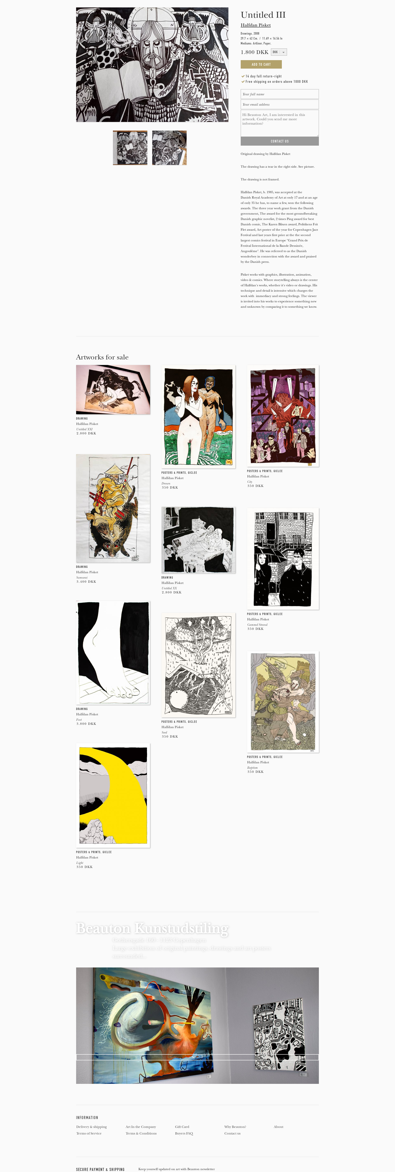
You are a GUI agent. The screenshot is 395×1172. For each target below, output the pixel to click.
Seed (164, 732)
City (249, 482)
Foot (78, 720)
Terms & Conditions (141, 1133)
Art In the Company (141, 1127)
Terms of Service (89, 1133)
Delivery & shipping (91, 1127)
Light (79, 863)
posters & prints (173, 473)
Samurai (81, 577)
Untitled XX (169, 588)
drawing (82, 418)
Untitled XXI (84, 429)
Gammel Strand (257, 625)
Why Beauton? (235, 1127)
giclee (192, 473)
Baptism (252, 768)
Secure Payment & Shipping (100, 1169)
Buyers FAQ (184, 1133)
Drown (165, 483)
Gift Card (182, 1127)
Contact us (232, 1133)
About (278, 1127)
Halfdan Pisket (256, 25)
